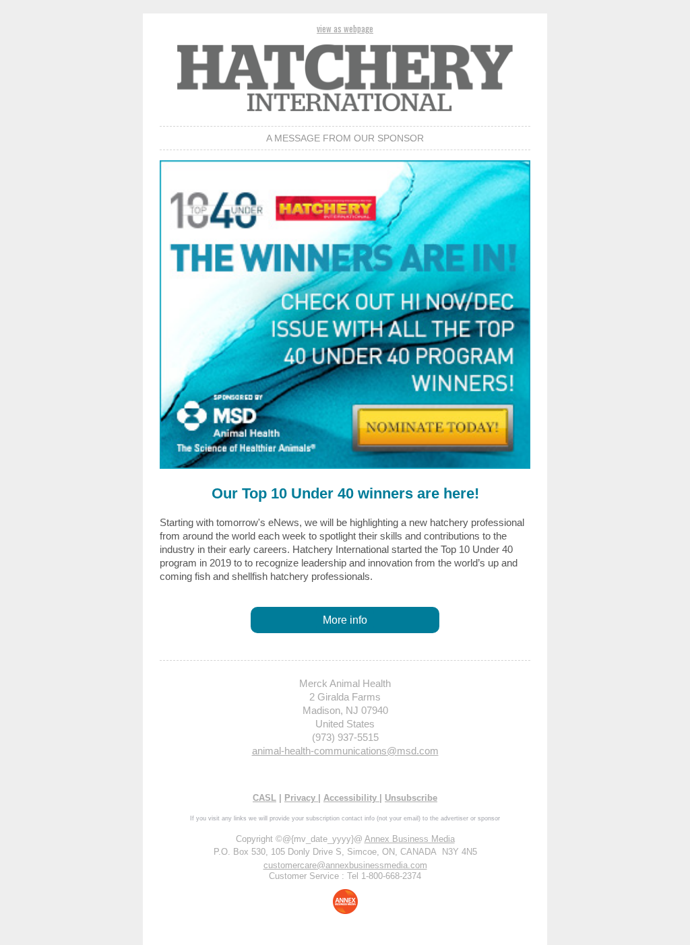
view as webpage (345, 28)
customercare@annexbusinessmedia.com (345, 865)
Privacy (301, 798)
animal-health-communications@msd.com (345, 750)
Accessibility (351, 798)
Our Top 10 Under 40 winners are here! (345, 493)
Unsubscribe (411, 798)
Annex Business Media (410, 839)
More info (345, 620)
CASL (264, 798)
